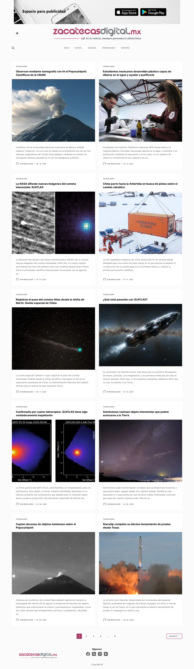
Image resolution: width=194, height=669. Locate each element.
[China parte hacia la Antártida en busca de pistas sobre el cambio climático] (140, 223)
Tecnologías (21, 66)
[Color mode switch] (17, 33)
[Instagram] (100, 654)
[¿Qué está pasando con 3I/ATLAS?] (140, 335)
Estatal (78, 48)
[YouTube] (106, 654)
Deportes (125, 48)
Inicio (66, 48)
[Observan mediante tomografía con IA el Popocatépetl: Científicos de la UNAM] (53, 110)
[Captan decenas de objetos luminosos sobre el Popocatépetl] (53, 563)
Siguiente (173, 636)
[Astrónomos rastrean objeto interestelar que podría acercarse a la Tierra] (140, 451)
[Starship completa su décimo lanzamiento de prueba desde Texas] (140, 563)
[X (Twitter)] (94, 654)
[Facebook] (88, 654)
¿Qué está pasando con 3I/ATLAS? (125, 299)
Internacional (108, 48)
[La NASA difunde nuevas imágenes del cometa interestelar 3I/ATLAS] (53, 223)
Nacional (92, 48)
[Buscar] (13, 48)
